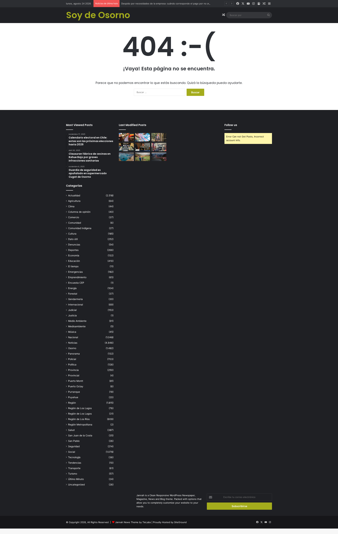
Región (72, 402)
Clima (71, 206)
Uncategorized (76, 484)
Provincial (73, 375)
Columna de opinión (79, 211)
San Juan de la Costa (80, 435)
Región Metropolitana (80, 424)
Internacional (75, 304)
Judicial (72, 310)
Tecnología (74, 457)
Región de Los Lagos (80, 408)
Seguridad (74, 446)
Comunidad (74, 222)
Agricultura (74, 201)
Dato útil (73, 239)
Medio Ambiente (77, 321)
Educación (74, 261)
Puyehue (73, 397)
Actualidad (74, 195)
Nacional (73, 337)
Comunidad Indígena (79, 228)
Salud (71, 430)
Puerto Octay (75, 386)
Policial (72, 359)
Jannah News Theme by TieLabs (133, 522)
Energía (72, 288)
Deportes (73, 250)
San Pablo (74, 441)
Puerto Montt (75, 381)
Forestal (72, 293)
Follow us (230, 125)
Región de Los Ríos (79, 419)
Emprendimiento (77, 277)
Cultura (72, 233)
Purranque (74, 391)
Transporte (74, 468)
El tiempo (73, 266)
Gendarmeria (75, 299)
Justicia (72, 315)
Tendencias (74, 462)
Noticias (72, 342)
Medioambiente (77, 326)
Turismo (72, 473)
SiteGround (180, 522)
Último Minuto (76, 479)
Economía (73, 255)
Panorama (74, 353)
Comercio (73, 217)
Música (72, 331)
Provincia (73, 370)
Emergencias (75, 271)
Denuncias (74, 244)
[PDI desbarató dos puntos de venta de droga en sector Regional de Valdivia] (126, 147)
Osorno (72, 348)
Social (71, 451)
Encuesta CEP (76, 282)
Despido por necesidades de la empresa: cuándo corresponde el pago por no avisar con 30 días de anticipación (182, 3)
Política (72, 364)
